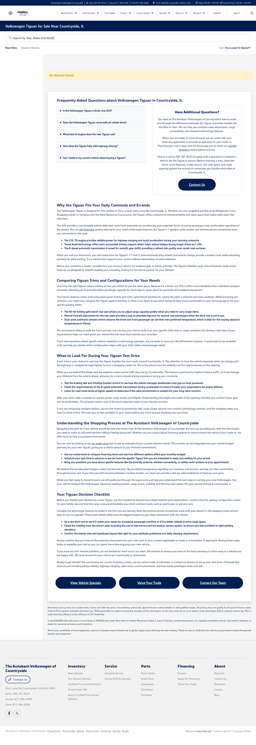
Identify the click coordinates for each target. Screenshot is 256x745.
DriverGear (147, 689)
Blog (216, 695)
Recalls (125, 730)
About (219, 666)
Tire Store (146, 695)
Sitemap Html (92, 730)
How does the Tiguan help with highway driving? (90, 146)
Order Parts (147, 678)
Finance (182, 673)
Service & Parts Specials (118, 678)
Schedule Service (114, 673)
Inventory (76, 666)
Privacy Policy (54, 730)
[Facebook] (9, 713)
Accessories (147, 684)
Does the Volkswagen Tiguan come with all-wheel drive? (95, 122)
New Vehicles (75, 673)
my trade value (100, 443)
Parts (145, 666)
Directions (219, 684)
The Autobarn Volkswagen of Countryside (25, 730)
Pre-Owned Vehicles (79, 678)
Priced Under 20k (77, 689)
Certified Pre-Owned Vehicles (84, 684)
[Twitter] (17, 713)
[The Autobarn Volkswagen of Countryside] (22, 13)
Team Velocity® (204, 731)
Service (111, 666)
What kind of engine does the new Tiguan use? (89, 134)
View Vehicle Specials (85, 583)
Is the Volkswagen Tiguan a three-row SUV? (87, 110)
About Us (219, 673)
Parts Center (148, 673)
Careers (218, 689)
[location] (154, 3)
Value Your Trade (149, 583)
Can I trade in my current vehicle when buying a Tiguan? (94, 157)
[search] (252, 13)
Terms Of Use (68, 730)
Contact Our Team (213, 583)
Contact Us (197, 185)
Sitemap (80, 730)
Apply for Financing (189, 678)
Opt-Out (117, 730)
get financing (86, 229)
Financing (186, 666)
